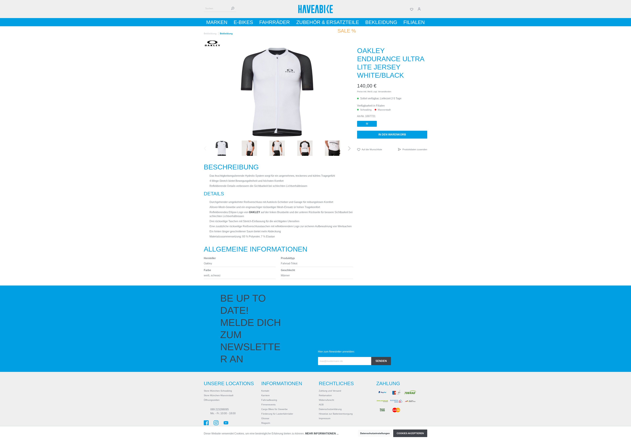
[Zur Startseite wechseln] (315, 9)
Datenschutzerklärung (330, 409)
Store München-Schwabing (218, 390)
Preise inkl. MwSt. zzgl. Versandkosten (374, 91)
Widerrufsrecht (326, 400)
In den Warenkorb (392, 134)
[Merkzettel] (411, 9)
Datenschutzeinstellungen (375, 433)
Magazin (265, 423)
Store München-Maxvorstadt (218, 395)
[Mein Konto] (419, 9)
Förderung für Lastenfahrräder (277, 413)
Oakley (254, 212)
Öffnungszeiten (212, 400)
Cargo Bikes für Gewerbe (274, 409)
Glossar (265, 418)
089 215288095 (219, 409)
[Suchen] (232, 8)
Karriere (265, 395)
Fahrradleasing (269, 400)
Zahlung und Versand (330, 390)
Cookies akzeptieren (410, 433)
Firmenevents (268, 404)
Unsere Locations (229, 383)
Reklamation (325, 395)
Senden (381, 361)
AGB (321, 404)
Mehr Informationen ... (322, 433)
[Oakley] (212, 43)
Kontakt (265, 390)
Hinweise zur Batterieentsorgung (336, 413)
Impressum (324, 418)
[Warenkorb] (425, 9)
